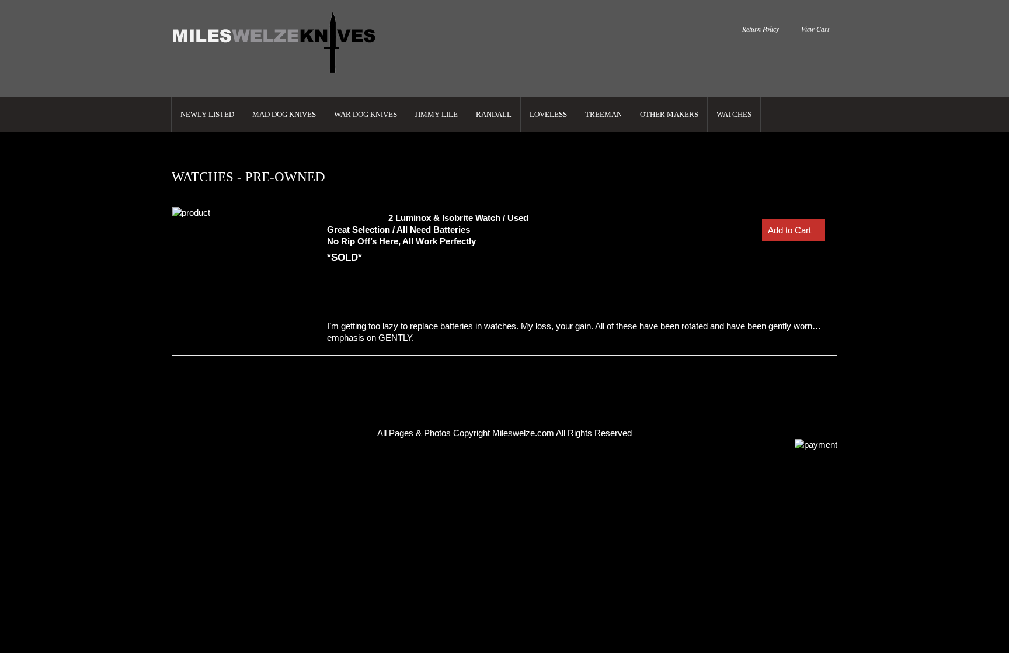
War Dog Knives (365, 114)
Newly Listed (207, 114)
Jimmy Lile (436, 114)
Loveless (548, 114)
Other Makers (669, 114)
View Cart (815, 28)
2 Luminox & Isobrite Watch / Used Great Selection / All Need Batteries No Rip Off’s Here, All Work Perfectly (427, 229)
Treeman (603, 114)
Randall (494, 114)
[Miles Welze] (275, 44)
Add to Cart (789, 230)
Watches (733, 114)
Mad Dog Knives (284, 114)
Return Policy (760, 28)
